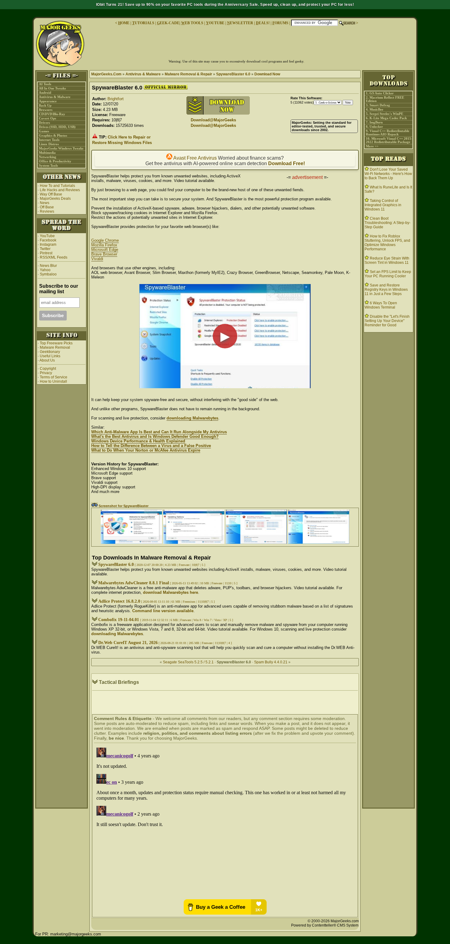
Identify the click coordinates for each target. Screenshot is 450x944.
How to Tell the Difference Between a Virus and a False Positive (151, 445)
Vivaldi (97, 258)
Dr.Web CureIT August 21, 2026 (128, 642)
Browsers (45, 110)
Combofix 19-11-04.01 (119, 619)
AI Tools (45, 84)
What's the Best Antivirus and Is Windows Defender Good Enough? (155, 436)
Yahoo (45, 270)
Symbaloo (48, 274)
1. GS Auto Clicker (380, 93)
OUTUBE (215, 23)
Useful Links (50, 356)
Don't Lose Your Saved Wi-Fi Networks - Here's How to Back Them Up (388, 173)
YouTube (47, 236)
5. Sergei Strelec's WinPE (384, 114)
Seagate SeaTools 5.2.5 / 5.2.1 (189, 662)
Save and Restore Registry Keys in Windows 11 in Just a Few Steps (386, 289)
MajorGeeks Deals (55, 198)
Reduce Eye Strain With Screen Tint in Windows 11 (387, 260)
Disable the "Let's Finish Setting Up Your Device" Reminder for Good (387, 320)
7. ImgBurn (374, 122)
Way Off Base (51, 194)
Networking (47, 157)
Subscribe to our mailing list (58, 288)
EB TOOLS (192, 23)
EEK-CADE (168, 23)
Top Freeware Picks (56, 343)
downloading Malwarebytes (192, 418)
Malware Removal (55, 347)
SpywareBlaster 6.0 (233, 74)
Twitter (45, 249)
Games (44, 131)
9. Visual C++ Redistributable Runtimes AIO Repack (387, 132)
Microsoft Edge (104, 249)
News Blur (48, 265)
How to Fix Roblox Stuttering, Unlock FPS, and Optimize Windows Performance (387, 242)
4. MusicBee (374, 109)
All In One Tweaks (52, 88)
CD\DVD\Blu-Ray (52, 114)
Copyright (48, 368)
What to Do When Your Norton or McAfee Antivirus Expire (145, 450)
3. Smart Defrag (378, 105)
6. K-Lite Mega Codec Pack (386, 118)
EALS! (263, 23)
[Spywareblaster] (131, 542)
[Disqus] (225, 821)
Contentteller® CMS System (335, 925)
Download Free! (286, 163)
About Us (47, 360)
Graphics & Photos (53, 135)
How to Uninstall (53, 381)
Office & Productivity (55, 161)
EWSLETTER (240, 23)
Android (45, 92)
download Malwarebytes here (170, 592)
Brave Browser (104, 254)
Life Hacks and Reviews (60, 190)
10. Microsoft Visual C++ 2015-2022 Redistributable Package (389, 140)
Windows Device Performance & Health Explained (138, 441)
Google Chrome (105, 240)
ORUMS (280, 23)
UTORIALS (143, 23)
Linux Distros (49, 144)
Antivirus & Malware (54, 97)
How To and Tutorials (57, 186)
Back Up (45, 105)
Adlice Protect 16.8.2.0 (119, 601)
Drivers (44, 122)
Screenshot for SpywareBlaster (123, 506)
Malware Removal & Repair (188, 74)
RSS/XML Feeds (53, 257)
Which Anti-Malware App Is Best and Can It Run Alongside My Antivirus (159, 432)
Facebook (48, 240)
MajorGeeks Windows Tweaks (61, 148)
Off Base (47, 207)
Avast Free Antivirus (194, 158)
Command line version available (162, 610)
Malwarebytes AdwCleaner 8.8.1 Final (133, 583)
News (44, 203)
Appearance (48, 101)
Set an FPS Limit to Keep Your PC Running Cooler (388, 274)
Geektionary (50, 352)
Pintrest (46, 253)
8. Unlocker (374, 126)
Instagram (48, 244)
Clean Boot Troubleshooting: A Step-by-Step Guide (388, 222)
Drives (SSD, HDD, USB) (57, 127)
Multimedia (47, 152)
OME (123, 23)
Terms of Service (53, 377)
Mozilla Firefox (104, 245)
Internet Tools (49, 140)
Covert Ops (47, 118)
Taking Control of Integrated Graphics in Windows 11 (383, 205)
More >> (372, 146)
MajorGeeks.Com (106, 74)
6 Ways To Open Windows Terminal (381, 305)
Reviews (47, 211)
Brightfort (115, 99)
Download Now (267, 74)
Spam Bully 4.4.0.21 (270, 662)
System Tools (48, 165)
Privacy (46, 373)
